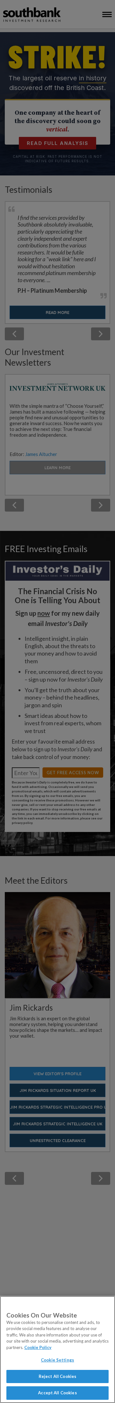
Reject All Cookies (57, 1376)
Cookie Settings (57, 1360)
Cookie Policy (37, 1347)
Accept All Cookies (57, 1392)
